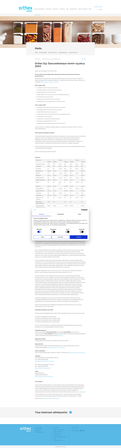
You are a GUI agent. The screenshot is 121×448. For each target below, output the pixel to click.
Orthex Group (38, 427)
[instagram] (75, 430)
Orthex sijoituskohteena (39, 9)
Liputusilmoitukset (72, 52)
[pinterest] (78, 430)
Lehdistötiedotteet (62, 52)
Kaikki (36, 52)
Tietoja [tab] (79, 214)
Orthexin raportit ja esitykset (60, 436)
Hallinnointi (62, 9)
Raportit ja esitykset (83, 9)
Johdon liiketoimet (52, 52)
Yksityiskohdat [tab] (60, 214)
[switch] (53, 232)
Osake (67, 9)
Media (90, 9)
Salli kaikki (78, 237)
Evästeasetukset (39, 432)
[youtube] (81, 430)
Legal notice (38, 429)
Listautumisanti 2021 (58, 440)
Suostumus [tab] (41, 214)
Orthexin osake (57, 433)
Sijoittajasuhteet (73, 9)
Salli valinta (60, 237)
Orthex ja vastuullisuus (59, 429)
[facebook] (72, 430)
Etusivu (36, 14)
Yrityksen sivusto (98, 6)
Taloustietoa (48, 9)
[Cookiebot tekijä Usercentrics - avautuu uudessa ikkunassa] (81, 210)
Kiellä (42, 237)
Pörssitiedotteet (43, 52)
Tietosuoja (38, 430)
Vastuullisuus (56, 9)
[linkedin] (83, 430)
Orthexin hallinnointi (58, 431)
